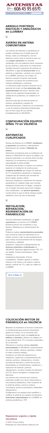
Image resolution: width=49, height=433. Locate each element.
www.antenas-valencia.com (28, 425)
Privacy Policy (18, 422)
